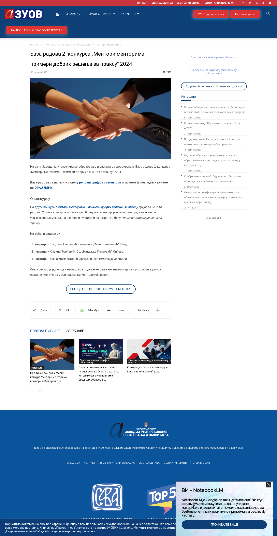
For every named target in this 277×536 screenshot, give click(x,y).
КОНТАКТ (142, 2)
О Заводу (73, 462)
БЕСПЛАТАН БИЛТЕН (189, 2)
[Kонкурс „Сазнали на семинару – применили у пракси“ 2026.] (149, 351)
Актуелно (128, 14)
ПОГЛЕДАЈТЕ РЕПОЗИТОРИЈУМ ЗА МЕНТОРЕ (100, 289)
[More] (158, 310)
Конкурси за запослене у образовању (69, 44)
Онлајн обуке (201, 462)
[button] (268, 14)
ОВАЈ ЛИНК (43, 188)
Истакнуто (36, 367)
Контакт (89, 462)
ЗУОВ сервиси (100, 14)
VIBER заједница (162, 2)
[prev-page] (32, 389)
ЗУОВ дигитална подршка (117, 462)
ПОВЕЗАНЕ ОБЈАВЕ (45, 331)
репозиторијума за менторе (100, 182)
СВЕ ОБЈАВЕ (74, 331)
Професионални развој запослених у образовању (214, 71)
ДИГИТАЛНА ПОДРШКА (219, 2)
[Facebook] (243, 3)
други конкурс (87, 207)
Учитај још (212, 217)
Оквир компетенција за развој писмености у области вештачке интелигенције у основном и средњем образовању (213, 197)
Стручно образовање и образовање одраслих (214, 86)
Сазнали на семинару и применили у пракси (148, 361)
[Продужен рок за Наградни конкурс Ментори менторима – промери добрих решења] (52, 354)
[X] (263, 3)
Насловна (36, 44)
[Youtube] (270, 3)
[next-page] (39, 389)
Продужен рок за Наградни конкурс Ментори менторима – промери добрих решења (49, 377)
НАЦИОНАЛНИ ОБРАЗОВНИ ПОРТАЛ (36, 30)
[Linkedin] (250, 3)
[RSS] (256, 3)
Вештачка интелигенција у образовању (94, 361)
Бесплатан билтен (176, 462)
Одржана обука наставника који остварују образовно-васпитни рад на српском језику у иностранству (212, 160)
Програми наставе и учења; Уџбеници (214, 57)
